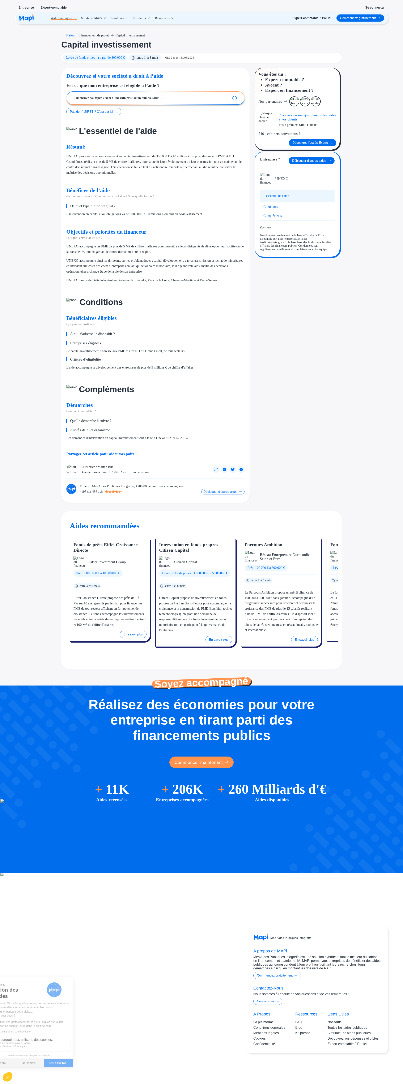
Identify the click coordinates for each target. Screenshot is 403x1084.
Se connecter (375, 7)
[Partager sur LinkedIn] (224, 469)
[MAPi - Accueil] (26, 18)
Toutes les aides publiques (347, 1027)
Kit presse (302, 1033)
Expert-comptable (54, 7)
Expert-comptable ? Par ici (347, 1044)
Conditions (270, 206)
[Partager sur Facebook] (241, 469)
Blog (298, 1027)
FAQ (298, 1022)
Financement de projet (94, 35)
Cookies (259, 1038)
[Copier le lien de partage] (216, 469)
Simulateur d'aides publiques (349, 1033)
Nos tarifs (334, 1022)
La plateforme (263, 1022)
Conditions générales (269, 1027)
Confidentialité (264, 1044)
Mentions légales (266, 1033)
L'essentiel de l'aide (276, 196)
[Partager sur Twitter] (232, 469)
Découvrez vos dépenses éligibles (353, 1038)
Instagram (354, 1067)
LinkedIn (372, 1067)
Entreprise (26, 7)
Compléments (272, 215)
